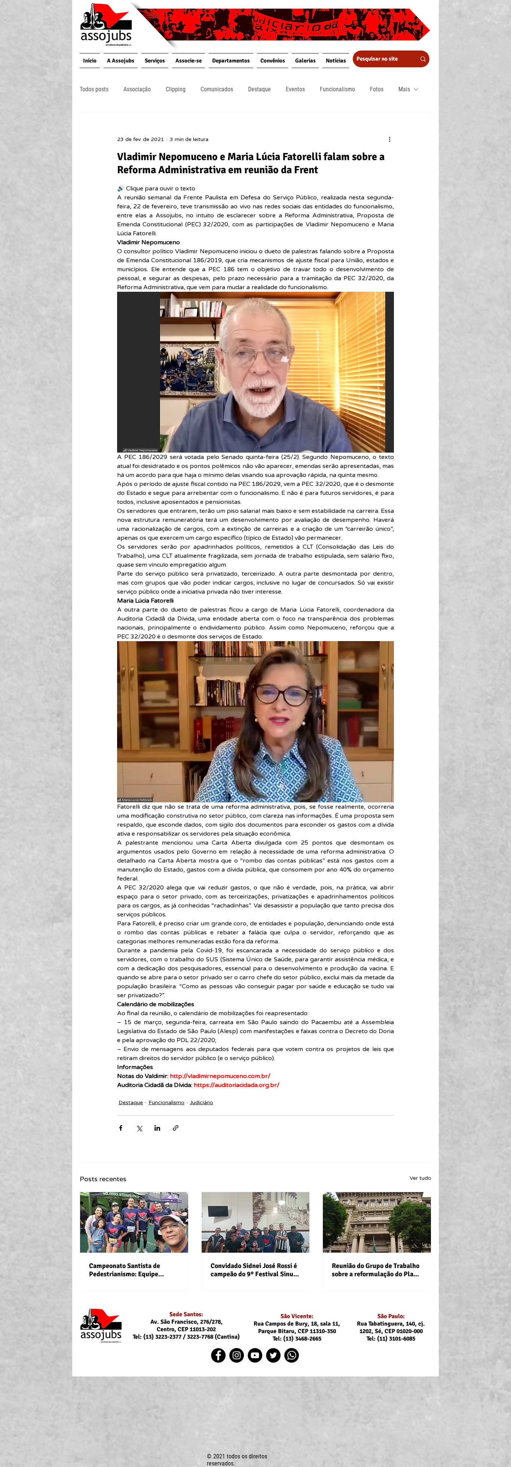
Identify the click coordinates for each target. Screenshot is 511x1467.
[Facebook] (218, 1355)
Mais (404, 89)
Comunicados (217, 89)
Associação (137, 89)
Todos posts (94, 89)
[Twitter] (273, 1355)
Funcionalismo (337, 89)
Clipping (176, 89)
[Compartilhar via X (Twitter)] (139, 1127)
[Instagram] (236, 1355)
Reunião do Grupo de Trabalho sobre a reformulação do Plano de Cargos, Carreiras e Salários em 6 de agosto (376, 1270)
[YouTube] (255, 1355)
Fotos (376, 89)
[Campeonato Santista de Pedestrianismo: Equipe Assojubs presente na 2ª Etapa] (134, 1222)
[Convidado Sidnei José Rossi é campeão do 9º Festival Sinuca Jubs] (256, 1222)
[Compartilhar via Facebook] (120, 1127)
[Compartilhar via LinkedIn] (157, 1127)
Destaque (259, 89)
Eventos (295, 89)
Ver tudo (420, 1178)
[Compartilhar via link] (175, 1127)
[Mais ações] (389, 139)
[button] (121, 60)
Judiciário (201, 1102)
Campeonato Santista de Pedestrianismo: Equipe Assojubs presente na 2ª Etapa (133, 1270)
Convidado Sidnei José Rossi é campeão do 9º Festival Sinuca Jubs (255, 1270)
